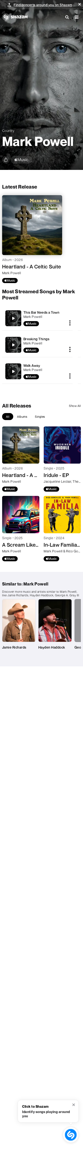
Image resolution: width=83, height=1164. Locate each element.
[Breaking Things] (37, 345)
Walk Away (31, 365)
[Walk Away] (37, 371)
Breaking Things (36, 339)
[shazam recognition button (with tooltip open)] (70, 1134)
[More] (70, 323)
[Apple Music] (10, 280)
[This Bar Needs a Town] (37, 318)
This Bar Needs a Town (41, 312)
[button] (79, 4)
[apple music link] (21, 160)
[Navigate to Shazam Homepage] (15, 17)
